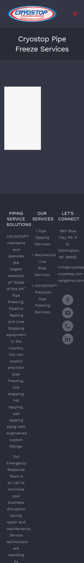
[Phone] (67, 326)
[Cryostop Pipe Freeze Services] (22, 118)
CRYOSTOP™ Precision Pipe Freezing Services (42, 299)
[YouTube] (67, 312)
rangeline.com (71, 280)
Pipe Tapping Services (42, 237)
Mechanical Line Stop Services (42, 265)
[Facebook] (67, 299)
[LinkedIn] (67, 339)
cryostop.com (70, 274)
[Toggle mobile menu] (75, 13)
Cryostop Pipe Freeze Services (23, 112)
